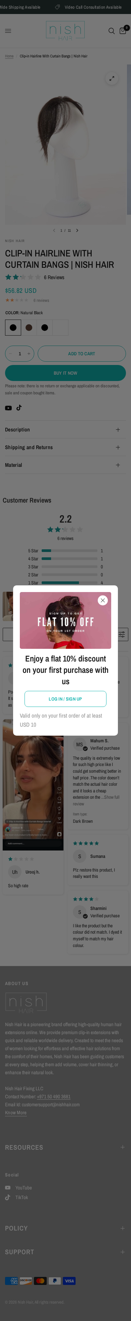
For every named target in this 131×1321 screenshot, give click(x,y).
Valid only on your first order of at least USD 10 (61, 720)
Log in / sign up (65, 699)
